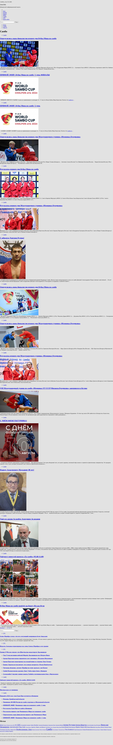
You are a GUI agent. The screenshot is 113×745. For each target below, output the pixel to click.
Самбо (4, 16)
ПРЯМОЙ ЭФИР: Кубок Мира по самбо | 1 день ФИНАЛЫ (25, 75)
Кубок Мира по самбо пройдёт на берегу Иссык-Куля (22, 606)
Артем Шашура (81, 725)
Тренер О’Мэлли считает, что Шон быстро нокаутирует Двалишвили (23, 652)
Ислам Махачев (65, 727)
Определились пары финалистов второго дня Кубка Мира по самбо (28, 38)
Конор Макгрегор (91, 727)
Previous (2, 628)
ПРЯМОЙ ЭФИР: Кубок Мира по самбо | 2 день (20, 106)
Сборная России (62, 729)
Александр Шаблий (59, 725)
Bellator (1, 725)
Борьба (5, 12)
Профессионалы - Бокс (24, 729)
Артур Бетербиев (90, 725)
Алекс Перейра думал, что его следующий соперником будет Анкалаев (23, 636)
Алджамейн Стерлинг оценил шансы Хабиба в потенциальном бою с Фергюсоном (30, 674)
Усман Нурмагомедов (88, 729)
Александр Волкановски (43, 725)
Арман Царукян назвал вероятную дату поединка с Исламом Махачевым (28, 658)
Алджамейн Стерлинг (25, 725)
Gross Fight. (3, 4)
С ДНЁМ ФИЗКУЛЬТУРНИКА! (13, 421)
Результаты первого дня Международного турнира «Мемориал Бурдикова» (31, 206)
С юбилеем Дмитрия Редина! (12, 238)
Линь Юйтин (98, 727)
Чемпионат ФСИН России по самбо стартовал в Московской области (26, 702)
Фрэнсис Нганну (97, 729)
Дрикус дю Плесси (40, 727)
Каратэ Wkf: (84, 727)
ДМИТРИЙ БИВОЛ (14, 727)
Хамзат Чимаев (103, 729)
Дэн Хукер (48, 727)
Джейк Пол (33, 727)
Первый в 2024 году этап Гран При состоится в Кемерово (19, 696)
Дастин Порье (28, 727)
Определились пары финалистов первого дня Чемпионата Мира (24, 714)
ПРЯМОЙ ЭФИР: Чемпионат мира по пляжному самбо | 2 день (24, 705)
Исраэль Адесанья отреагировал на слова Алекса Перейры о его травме (24, 646)
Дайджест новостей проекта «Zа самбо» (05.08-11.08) (22, 557)
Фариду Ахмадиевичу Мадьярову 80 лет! (17, 470)
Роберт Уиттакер (43, 729)
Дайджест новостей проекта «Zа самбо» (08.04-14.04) (17, 680)
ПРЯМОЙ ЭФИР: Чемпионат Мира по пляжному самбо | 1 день (24, 718)
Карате (5, 14)
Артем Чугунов (69, 725)
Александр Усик (51, 725)
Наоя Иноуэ (8, 729)
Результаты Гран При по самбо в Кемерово (17, 708)
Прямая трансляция (35, 729)
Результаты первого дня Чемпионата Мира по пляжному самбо (24, 711)
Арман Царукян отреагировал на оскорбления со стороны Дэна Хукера (27, 661)
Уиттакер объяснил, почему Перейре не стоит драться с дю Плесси (25, 668)
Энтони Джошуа (9, 731)
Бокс (4, 11)
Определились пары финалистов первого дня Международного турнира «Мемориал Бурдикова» (40, 137)
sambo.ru (71, 100)
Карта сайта (6, 19)
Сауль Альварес (55, 729)
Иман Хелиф (59, 727)
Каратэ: (78, 727)
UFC (4, 18)
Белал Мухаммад (97, 725)
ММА (4, 15)
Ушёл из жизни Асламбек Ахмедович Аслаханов (20, 519)
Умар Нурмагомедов (78, 729)
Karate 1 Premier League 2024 (9, 725)
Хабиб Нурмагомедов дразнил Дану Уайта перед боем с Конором (25, 671)
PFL (16, 725)
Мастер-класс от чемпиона (9, 690)
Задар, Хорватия (53, 727)
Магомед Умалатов (104, 727)
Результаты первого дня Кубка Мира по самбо (19, 169)
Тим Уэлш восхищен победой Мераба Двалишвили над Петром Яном (26, 655)
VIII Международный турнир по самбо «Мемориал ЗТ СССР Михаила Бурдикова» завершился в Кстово (43, 388)
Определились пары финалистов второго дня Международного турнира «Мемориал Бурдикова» (40, 323)
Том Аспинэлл (69, 729)
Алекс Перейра (34, 725)
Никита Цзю (13, 729)
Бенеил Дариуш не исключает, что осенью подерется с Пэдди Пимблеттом (27, 664)
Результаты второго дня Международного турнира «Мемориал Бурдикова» (31, 356)
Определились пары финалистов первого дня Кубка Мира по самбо (28, 287)
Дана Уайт (22, 727)
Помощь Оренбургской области (13, 699)
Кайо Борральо (72, 727)
